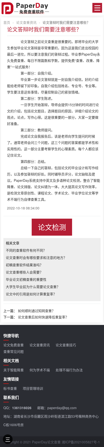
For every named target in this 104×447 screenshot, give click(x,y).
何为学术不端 (40, 369)
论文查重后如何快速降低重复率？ (43, 317)
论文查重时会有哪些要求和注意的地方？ (36, 257)
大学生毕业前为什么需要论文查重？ (33, 286)
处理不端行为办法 (69, 369)
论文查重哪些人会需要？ (24, 272)
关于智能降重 (13, 369)
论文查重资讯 (26, 22)
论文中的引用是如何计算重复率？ (31, 293)
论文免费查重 (13, 344)
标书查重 (10, 388)
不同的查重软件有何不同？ (26, 250)
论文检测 (52, 227)
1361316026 (21, 407)
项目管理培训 (33, 388)
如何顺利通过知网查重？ (36, 310)
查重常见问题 (13, 351)
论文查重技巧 (66, 344)
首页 (6, 22)
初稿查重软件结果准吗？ (24, 264)
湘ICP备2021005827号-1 (81, 441)
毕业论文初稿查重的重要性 (26, 279)
